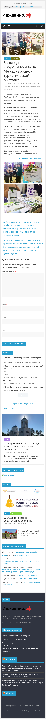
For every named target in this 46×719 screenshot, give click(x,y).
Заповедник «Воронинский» (20, 86)
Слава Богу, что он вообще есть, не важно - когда (24, 387)
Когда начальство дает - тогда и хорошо (20, 383)
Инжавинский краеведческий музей (16, 636)
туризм (11, 89)
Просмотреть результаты (23, 404)
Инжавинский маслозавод (27, 575)
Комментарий (9, 272)
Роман (4, 555)
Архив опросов (8, 408)
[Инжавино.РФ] (17, 604)
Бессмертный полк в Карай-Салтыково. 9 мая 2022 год (28, 532)
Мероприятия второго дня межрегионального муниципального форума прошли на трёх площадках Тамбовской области (22, 682)
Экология (15, 59)
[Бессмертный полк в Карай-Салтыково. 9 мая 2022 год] (9, 530)
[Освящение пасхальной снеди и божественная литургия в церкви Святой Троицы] (23, 415)
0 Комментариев (30, 83)
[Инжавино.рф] (4, 26)
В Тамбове (10, 659)
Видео (7, 514)
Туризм (7, 59)
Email (5, 317)
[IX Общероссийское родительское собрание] (23, 489)
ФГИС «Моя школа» (21, 555)
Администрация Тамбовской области (16, 639)
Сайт (4, 330)
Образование (16, 514)
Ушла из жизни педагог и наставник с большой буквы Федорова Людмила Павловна (21, 561)
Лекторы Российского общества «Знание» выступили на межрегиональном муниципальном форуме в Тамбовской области (22, 668)
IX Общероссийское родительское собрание (18, 519)
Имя (4, 304)
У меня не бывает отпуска (15, 390)
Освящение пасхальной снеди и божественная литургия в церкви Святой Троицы (22, 446)
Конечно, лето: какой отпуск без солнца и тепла (23, 362)
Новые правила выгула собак (26, 552)
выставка (7, 86)
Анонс (7, 439)
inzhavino (19, 83)
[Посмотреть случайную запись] (41, 26)
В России (9, 693)
